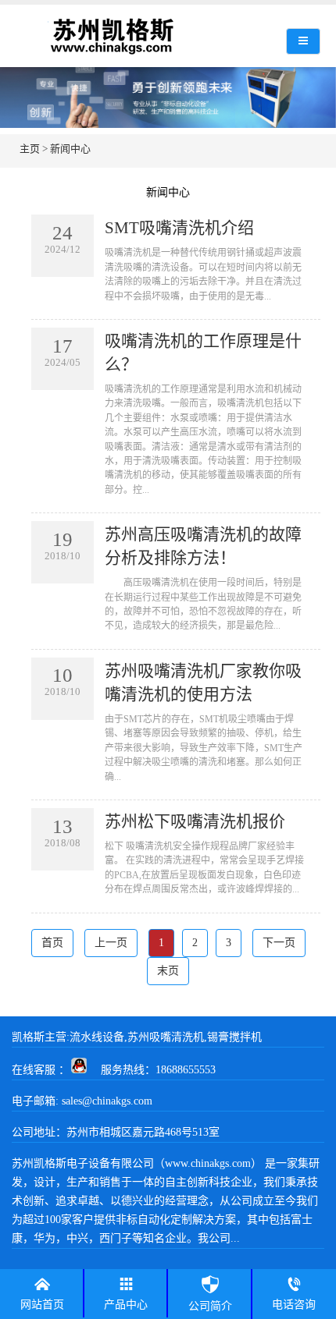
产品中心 (126, 1304)
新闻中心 (70, 148)
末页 (168, 971)
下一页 (279, 942)
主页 (30, 148)
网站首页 (42, 1304)
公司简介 (210, 1306)
